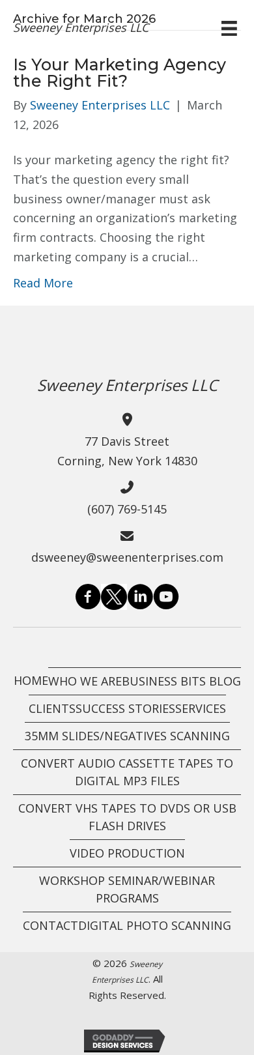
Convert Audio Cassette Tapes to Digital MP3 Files (127, 771)
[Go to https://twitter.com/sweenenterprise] (114, 597)
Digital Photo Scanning (154, 925)
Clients (52, 708)
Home (31, 680)
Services (200, 708)
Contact (50, 925)
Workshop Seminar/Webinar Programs (127, 889)
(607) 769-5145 (127, 509)
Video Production (127, 853)
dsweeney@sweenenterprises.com (127, 557)
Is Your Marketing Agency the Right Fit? (119, 73)
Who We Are (85, 681)
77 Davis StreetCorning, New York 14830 (127, 451)
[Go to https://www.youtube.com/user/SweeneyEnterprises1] (166, 599)
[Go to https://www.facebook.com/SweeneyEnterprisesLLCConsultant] (88, 599)
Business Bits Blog (181, 681)
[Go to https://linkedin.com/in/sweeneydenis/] (140, 599)
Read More (43, 283)
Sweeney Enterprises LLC (80, 27)
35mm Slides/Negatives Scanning (127, 736)
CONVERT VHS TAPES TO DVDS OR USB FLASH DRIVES (127, 816)
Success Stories (125, 708)
